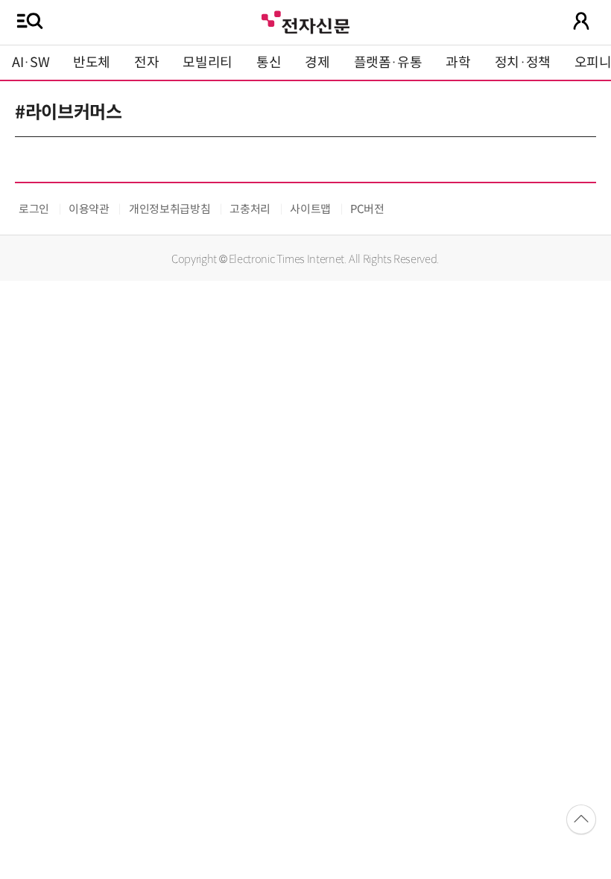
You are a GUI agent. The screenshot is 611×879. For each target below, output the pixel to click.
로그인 (34, 209)
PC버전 (367, 209)
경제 (317, 62)
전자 (146, 62)
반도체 (91, 62)
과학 (458, 62)
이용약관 (89, 209)
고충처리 (249, 209)
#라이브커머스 (68, 112)
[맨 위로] (581, 819)
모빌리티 (207, 62)
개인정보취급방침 (169, 209)
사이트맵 (310, 209)
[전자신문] (305, 20)
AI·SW (30, 62)
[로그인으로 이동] (581, 21)
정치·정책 (523, 62)
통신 (268, 62)
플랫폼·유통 (388, 62)
